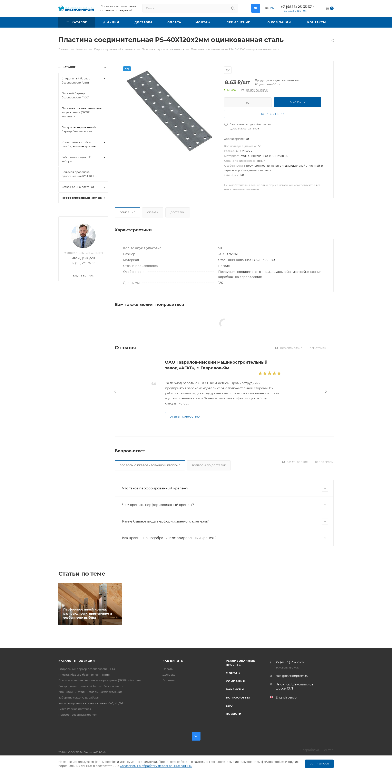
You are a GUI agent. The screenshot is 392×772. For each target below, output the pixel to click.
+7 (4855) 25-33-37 (296, 7)
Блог (230, 705)
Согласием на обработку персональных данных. (156, 766)
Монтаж (233, 673)
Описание (127, 212)
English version (287, 697)
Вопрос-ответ (238, 697)
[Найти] (233, 8)
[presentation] (115, 392)
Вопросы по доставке (209, 465)
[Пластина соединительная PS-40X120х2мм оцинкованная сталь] (169, 110)
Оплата (152, 212)
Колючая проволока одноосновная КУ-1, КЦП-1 (90, 703)
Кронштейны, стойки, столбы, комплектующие (90, 691)
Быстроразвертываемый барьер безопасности (90, 686)
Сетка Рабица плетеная (74, 709)
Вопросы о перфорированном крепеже (150, 465)
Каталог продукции (76, 660)
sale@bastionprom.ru (292, 676)
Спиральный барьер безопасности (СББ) (86, 669)
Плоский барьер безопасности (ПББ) (84, 674)
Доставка (177, 212)
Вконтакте (255, 8)
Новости (234, 713)
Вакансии (235, 689)
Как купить (173, 660)
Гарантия (169, 680)
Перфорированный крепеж (77, 714)
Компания (235, 681)
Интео (329, 750)
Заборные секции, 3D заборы (78, 697)
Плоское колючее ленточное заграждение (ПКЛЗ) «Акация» (99, 680)
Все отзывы (318, 348)
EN (272, 8)
